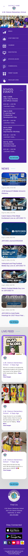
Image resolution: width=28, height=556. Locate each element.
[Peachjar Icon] (22, 544)
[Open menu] (4, 6)
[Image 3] (7, 25)
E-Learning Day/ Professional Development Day (10, 115)
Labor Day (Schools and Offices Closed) (11, 100)
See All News (14, 322)
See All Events (14, 157)
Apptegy (17, 553)
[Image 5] (12, 25)
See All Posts (14, 484)
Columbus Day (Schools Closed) (10, 145)
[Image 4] (10, 25)
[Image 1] (2, 25)
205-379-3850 (14, 515)
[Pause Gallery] (25, 25)
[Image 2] (5, 25)
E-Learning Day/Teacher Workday (12, 131)
